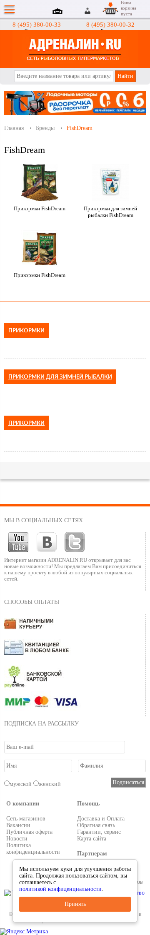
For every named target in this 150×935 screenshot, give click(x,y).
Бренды (45, 128)
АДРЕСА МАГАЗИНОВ (58, 12)
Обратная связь (96, 825)
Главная (14, 128)
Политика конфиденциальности (33, 848)
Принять (75, 904)
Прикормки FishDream (39, 208)
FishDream (79, 128)
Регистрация (97, 10)
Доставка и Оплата (101, 818)
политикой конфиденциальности (60, 889)
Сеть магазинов (25, 818)
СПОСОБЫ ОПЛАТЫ (31, 602)
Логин (88, 10)
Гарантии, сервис (99, 832)
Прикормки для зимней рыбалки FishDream (110, 211)
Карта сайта (91, 838)
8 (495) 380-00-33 (36, 24)
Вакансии (18, 825)
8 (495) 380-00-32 (110, 24)
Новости (17, 838)
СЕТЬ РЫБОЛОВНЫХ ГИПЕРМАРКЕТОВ (75, 49)
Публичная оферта (29, 832)
